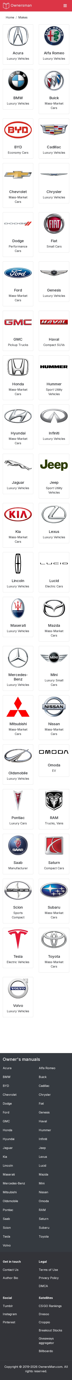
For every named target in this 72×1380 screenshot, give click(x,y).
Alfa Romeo (47, 1068)
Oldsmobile (10, 1201)
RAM (42, 1210)
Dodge (7, 1103)
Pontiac (8, 1210)
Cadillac (44, 1086)
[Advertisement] (36, 1034)
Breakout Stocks (50, 1330)
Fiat (41, 1103)
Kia (5, 1157)
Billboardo (46, 1351)
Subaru (44, 1227)
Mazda (43, 1174)
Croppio (44, 1322)
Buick (43, 1077)
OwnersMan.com (50, 1367)
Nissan (43, 1192)
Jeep (42, 1148)
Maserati (9, 1174)
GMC (6, 1121)
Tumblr (8, 1306)
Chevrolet (9, 1094)
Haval (43, 1121)
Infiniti (43, 1139)
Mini (41, 1183)
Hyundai (8, 1139)
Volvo (7, 1245)
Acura (7, 1068)
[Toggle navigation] (65, 5)
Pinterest (9, 1322)
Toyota (44, 1236)
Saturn (43, 1219)
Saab (6, 1219)
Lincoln (8, 1165)
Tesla (6, 1236)
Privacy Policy (49, 1278)
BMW (7, 1077)
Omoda (44, 1201)
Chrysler (45, 1094)
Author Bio (10, 1278)
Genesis (44, 1112)
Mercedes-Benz (14, 1183)
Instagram (10, 1314)
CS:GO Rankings (50, 1306)
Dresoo (44, 1314)
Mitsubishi (10, 1192)
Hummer (45, 1130)
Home (10, 17)
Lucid (42, 1165)
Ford (6, 1112)
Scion (7, 1227)
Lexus (43, 1157)
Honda (7, 1130)
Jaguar (8, 1148)
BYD (6, 1086)
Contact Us (10, 1270)
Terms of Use (48, 1270)
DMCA (43, 1286)
